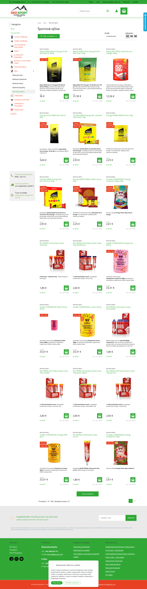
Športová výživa (18, 91)
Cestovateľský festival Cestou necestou (120, 554)
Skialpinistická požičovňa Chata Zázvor (120, 547)
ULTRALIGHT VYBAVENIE (19, 56)
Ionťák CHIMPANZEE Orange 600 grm (53, 436)
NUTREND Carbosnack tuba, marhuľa (52, 244)
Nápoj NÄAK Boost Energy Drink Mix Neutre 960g (53, 52)
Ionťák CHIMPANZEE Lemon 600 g (87, 307)
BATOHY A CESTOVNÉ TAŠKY (22, 62)
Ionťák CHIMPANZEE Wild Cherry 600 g (53, 308)
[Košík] (124, 11)
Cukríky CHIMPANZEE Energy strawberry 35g (118, 436)
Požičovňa (126, 2)
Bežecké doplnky (18, 87)
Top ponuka (15, 33)
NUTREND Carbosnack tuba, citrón (85, 436)
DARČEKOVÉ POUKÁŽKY (19, 104)
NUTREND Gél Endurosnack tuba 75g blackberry (87, 244)
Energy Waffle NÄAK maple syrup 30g (87, 180)
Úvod (39, 23)
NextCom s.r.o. (111, 584)
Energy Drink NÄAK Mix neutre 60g (53, 116)
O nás (98, 2)
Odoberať (131, 518)
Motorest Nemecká (113, 568)
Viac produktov (87, 494)
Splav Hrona (110, 571)
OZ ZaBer (109, 575)
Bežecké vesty (17, 83)
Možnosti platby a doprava (111, 2)
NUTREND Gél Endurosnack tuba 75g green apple (87, 372)
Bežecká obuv (17, 75)
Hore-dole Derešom (113, 564)
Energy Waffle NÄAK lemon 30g (119, 115)
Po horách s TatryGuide (114, 550)
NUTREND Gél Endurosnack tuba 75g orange (54, 372)
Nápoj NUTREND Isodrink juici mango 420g (119, 52)
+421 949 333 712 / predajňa (40, 2)
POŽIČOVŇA (18, 110)
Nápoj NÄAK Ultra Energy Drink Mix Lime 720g (86, 52)
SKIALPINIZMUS (20, 67)
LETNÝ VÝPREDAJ (20, 37)
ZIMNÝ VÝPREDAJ (20, 41)
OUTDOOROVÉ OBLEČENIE (20, 46)
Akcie (12, 29)
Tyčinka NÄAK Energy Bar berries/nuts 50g (50, 180)
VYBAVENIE (18, 96)
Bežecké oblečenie (19, 79)
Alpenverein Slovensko (114, 561)
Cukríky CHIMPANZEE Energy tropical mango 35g (118, 180)
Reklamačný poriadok (82, 550)
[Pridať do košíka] (66, 96)
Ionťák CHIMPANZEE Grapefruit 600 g (119, 244)
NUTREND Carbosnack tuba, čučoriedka (118, 308)
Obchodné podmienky (82, 547)
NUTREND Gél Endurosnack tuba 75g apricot (120, 372)
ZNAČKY (13, 114)
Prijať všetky (57, 583)
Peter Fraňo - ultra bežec (115, 557)
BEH (45, 23)
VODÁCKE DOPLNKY (22, 100)
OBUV (16, 51)
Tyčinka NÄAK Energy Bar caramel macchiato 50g (87, 116)
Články (91, 2)
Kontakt (135, 2)
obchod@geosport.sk (19, 2)
